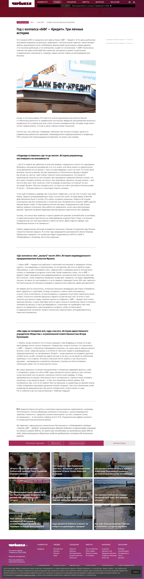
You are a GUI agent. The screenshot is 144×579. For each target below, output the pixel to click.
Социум (71, 2)
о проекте (43, 565)
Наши (21, 454)
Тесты (120, 555)
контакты (129, 39)
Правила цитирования (17, 556)
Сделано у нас (107, 551)
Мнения (21, 507)
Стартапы (105, 549)
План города (90, 551)
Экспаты (56, 551)
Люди (57, 2)
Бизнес (100, 2)
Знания (114, 2)
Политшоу (73, 558)
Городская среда (92, 553)
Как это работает (92, 549)
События (73, 549)
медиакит (122, 39)
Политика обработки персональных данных (17, 561)
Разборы (121, 549)
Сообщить (40, 549)
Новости (42, 2)
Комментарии (119, 443)
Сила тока (105, 558)
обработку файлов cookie (25, 575)
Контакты (59, 565)
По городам (90, 555)
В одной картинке (109, 507)
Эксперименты (123, 553)
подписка (108, 565)
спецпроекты (126, 565)
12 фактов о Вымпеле (109, 555)
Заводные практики (25, 480)
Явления (73, 551)
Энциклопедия (123, 551)
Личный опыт (65, 454)
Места (85, 2)
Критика (121, 558)
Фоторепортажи (66, 480)
